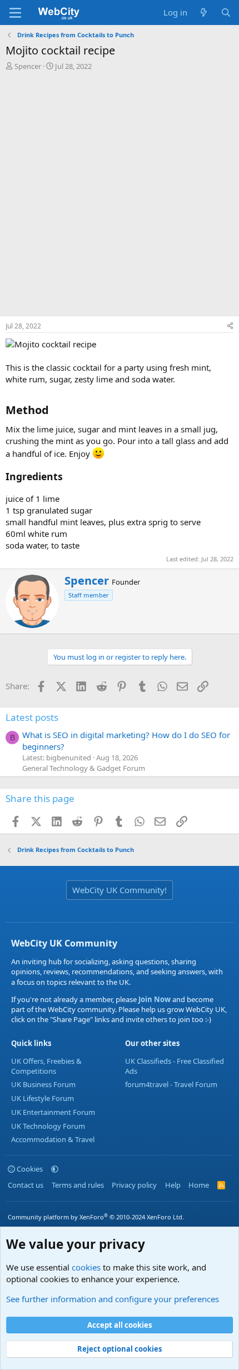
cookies (86, 1267)
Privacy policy (134, 1185)
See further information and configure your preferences (112, 1298)
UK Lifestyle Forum (42, 1098)
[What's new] (204, 12)
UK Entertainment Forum (53, 1112)
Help (173, 1185)
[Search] (226, 12)
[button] (55, 1169)
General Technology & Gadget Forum (83, 768)
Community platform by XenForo (96, 1217)
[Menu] (15, 13)
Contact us (25, 1185)
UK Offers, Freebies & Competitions (46, 1066)
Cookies (29, 1169)
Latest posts (32, 717)
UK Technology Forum (48, 1126)
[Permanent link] (54, 410)
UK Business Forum (43, 1084)
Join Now (154, 999)
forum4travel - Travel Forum (171, 1084)
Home (198, 1185)
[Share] (230, 326)
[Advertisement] (119, 196)
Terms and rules (78, 1185)
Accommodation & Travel (52, 1139)
